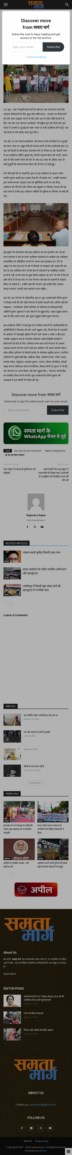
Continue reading (36, 56)
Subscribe (53, 47)
